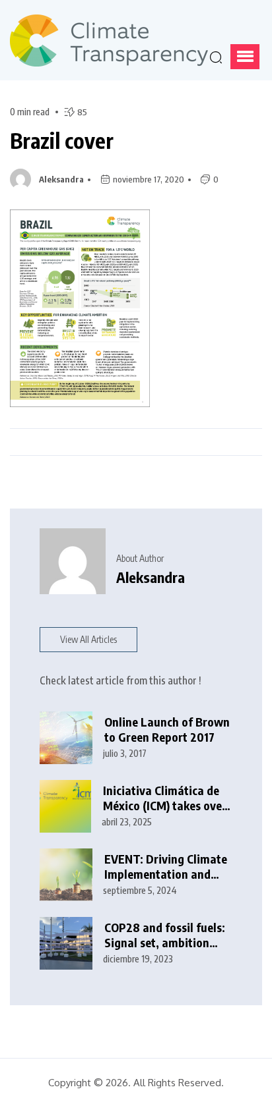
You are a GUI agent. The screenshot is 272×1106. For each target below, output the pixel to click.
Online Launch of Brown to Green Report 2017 (167, 729)
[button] (244, 56)
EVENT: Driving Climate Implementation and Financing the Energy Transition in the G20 (165, 866)
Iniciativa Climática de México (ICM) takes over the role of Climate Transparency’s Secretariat (164, 798)
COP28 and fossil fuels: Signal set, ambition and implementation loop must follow (164, 935)
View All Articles (88, 639)
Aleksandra (61, 179)
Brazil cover (62, 140)
